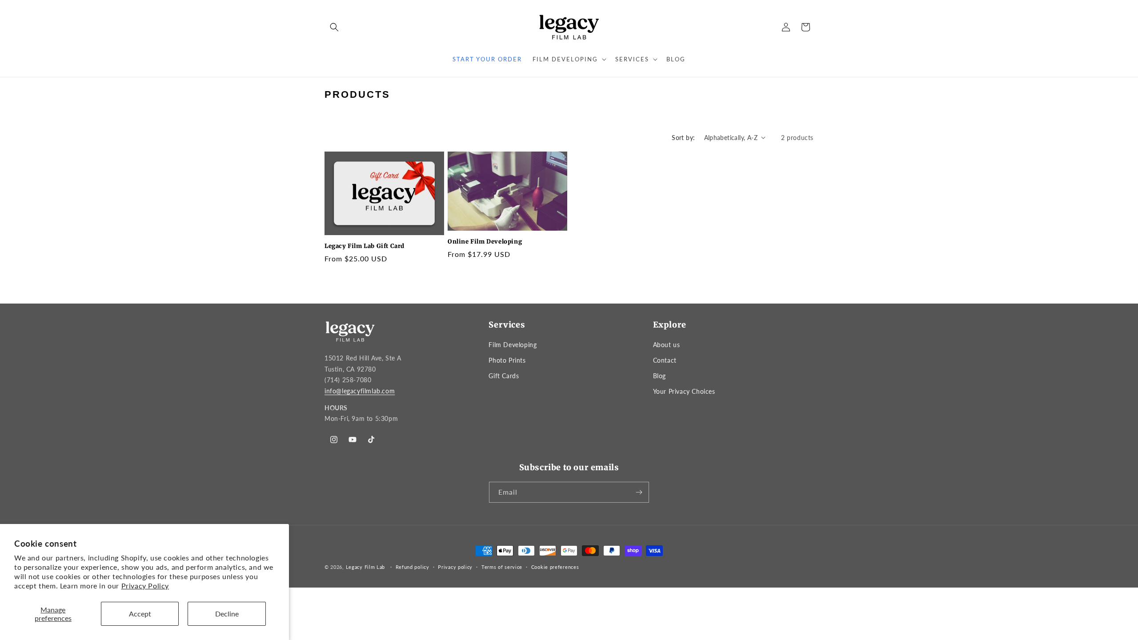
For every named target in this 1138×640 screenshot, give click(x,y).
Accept (140, 613)
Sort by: (683, 137)
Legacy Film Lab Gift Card (365, 246)
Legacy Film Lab (365, 567)
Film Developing (513, 344)
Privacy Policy (145, 585)
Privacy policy (455, 567)
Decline (227, 613)
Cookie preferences (555, 567)
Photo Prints (507, 360)
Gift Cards (504, 376)
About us (666, 344)
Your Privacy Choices (684, 391)
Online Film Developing (485, 241)
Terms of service (501, 567)
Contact (665, 360)
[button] (334, 27)
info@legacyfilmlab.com (360, 391)
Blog (659, 376)
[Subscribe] (639, 492)
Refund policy (412, 567)
